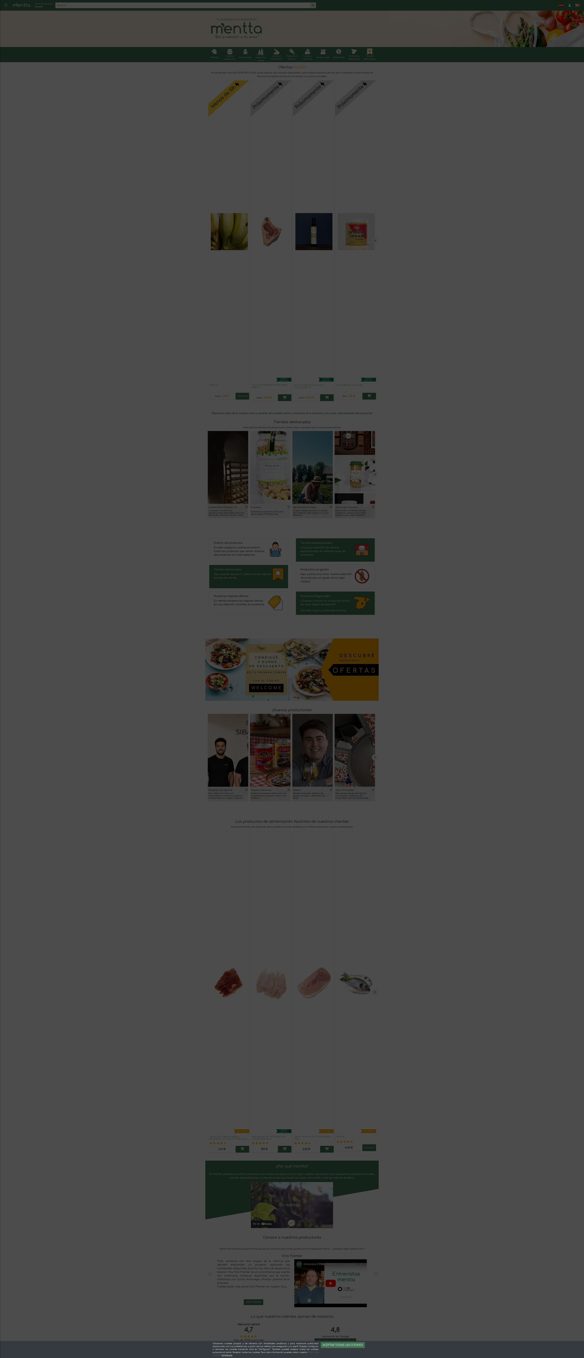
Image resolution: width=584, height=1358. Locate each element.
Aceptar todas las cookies (343, 1345)
